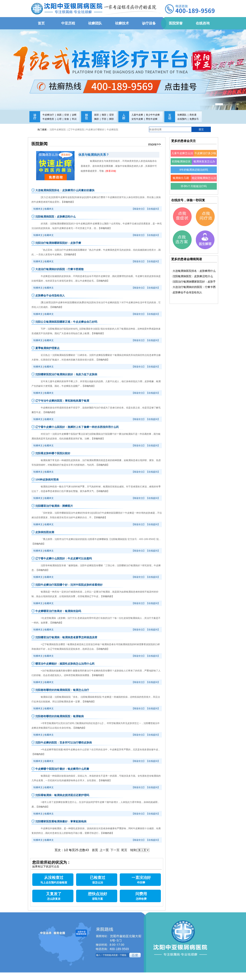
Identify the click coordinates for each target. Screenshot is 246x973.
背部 (111, 114)
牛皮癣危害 (48, 119)
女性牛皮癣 (137, 119)
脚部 (111, 119)
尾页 (124, 850)
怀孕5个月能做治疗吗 (194, 186)
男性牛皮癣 (151, 119)
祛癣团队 (182, 114)
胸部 (96, 119)
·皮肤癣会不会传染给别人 (187, 292)
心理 (59, 119)
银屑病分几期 (181, 177)
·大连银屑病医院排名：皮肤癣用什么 (194, 270)
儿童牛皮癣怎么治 (182, 153)
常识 (74, 119)
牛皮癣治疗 (48, 114)
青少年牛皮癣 (153, 114)
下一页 (115, 850)
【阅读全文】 (138, 208)
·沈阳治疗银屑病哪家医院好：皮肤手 (194, 281)
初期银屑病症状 (181, 161)
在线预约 (182, 119)
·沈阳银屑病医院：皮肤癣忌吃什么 (192, 276)
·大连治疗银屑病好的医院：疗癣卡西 (194, 287)
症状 (66, 114)
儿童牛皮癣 (137, 114)
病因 (59, 114)
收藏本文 (49, 208)
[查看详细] (111, 171)
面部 (96, 114)
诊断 (74, 114)
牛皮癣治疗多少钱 (205, 153)
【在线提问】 (153, 208)
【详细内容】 (68, 202)
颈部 (104, 114)
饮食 (66, 119)
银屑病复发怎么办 (204, 161)
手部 (104, 119)
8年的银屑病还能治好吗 (194, 169)
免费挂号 (194, 119)
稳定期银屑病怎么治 (204, 177)
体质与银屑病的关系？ (93, 154)
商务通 (192, 114)
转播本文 (38, 208)
